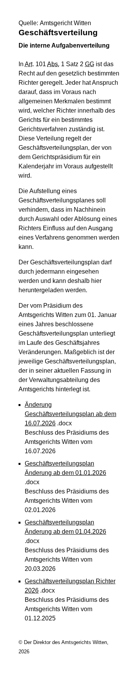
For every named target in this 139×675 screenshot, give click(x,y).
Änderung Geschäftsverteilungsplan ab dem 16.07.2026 (70, 414)
